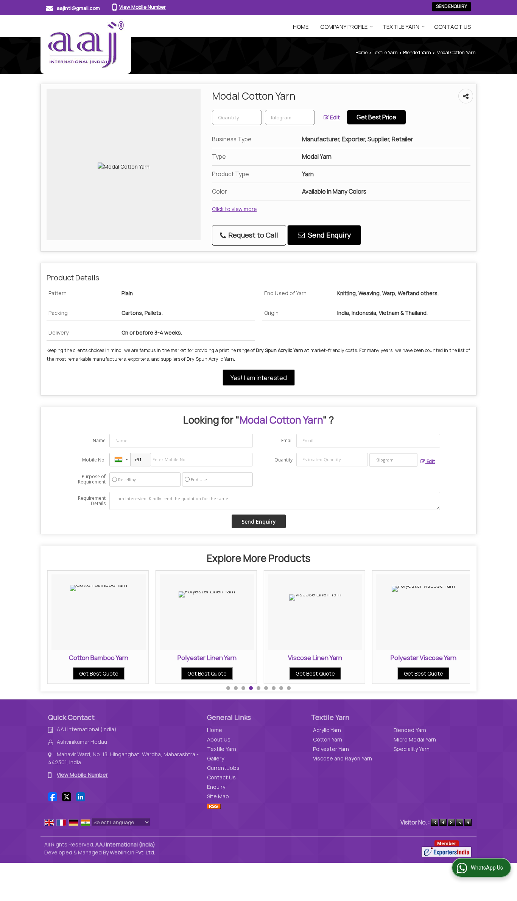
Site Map (218, 796)
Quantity (283, 460)
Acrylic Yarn (327, 730)
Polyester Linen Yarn (207, 657)
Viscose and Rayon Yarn (342, 758)
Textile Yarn (400, 27)
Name (99, 440)
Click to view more (234, 209)
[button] (142, 6)
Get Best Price (376, 117)
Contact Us (452, 27)
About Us (218, 739)
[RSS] (214, 805)
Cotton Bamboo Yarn (98, 657)
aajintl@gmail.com (78, 8)
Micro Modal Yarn (415, 739)
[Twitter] (66, 796)
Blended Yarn (417, 52)
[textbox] (290, 117)
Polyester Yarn (331, 748)
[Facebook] (52, 796)
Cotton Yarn (327, 739)
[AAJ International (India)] (85, 44)
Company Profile (344, 27)
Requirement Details (92, 501)
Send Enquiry (451, 6)
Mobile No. (94, 460)
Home (300, 27)
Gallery (215, 758)
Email (287, 440)
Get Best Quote (98, 673)
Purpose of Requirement (92, 479)
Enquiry (216, 786)
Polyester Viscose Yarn (423, 657)
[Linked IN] (80, 796)
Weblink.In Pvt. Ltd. (132, 852)
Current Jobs (223, 767)
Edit (334, 117)
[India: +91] (120, 459)
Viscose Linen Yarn (315, 657)
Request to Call (252, 235)
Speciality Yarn (412, 748)
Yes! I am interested (258, 377)
